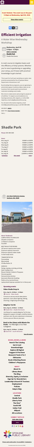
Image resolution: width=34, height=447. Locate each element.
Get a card (17, 345)
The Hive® (17, 403)
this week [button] (17, 155)
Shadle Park (11, 54)
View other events (17, 20)
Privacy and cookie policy (9, 442)
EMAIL (17, 422)
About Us (17, 369)
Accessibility (20, 442)
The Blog (17, 374)
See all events (28, 334)
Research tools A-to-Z (17, 355)
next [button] (30, 155)
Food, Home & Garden (14, 111)
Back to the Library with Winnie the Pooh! (16, 324)
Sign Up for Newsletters (17, 379)
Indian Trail (17, 408)
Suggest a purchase (17, 352)
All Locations (17, 413)
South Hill (17, 405)
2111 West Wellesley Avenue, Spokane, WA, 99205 (16, 197)
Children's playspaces (17, 362)
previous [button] (5, 155)
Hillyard (17, 410)
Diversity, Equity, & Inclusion (17, 376)
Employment (17, 384)
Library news (17, 371)
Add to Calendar (12, 52)
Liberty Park (17, 400)
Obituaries (17, 357)
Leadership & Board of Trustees (17, 381)
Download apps (17, 347)
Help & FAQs (17, 389)
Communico (28, 442)
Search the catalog (17, 342)
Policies (17, 386)
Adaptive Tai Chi (9, 305)
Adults (9, 108)
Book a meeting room (17, 360)
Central (17, 395)
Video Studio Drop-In (11, 289)
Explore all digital (17, 350)
